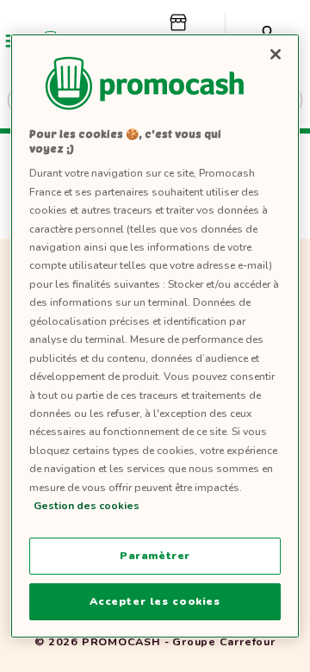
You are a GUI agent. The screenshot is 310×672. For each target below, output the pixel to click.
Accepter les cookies (155, 601)
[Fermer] (275, 54)
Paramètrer (155, 556)
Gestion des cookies (87, 506)
